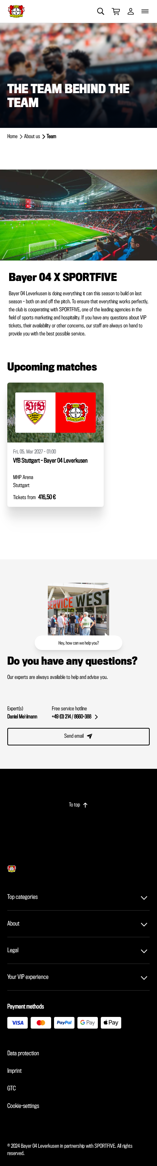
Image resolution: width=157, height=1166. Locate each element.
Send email (78, 736)
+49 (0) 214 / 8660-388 (75, 717)
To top (78, 805)
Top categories (22, 897)
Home (12, 136)
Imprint (14, 1071)
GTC (11, 1088)
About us (32, 136)
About (13, 924)
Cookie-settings (23, 1106)
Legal (13, 950)
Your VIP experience (28, 977)
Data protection (23, 1053)
